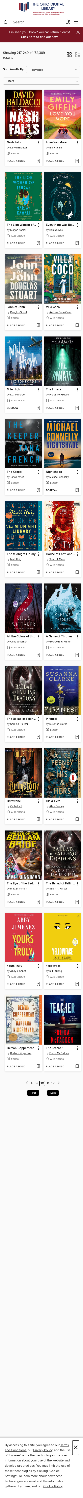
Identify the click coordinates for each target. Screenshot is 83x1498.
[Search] (5, 22)
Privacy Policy (42, 1450)
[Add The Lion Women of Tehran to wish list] (38, 243)
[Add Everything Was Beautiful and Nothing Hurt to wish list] (77, 243)
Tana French (17, 477)
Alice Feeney (56, 806)
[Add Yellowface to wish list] (77, 984)
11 (48, 1083)
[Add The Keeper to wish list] (38, 490)
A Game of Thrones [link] (59, 636)
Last (53, 1093)
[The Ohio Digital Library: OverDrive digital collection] (41, 8)
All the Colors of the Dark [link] (21, 636)
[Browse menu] (76, 22)
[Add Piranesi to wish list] (77, 737)
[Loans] (68, 22)
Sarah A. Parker (19, 724)
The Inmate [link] (53, 389)
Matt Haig (15, 559)
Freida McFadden (59, 394)
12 (53, 1083)
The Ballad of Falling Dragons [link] (21, 719)
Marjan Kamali (18, 230)
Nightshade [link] (54, 472)
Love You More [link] (56, 142)
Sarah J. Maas (57, 559)
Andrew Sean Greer (60, 312)
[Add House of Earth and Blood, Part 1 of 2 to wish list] (77, 572)
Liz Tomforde (17, 394)
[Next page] (58, 1083)
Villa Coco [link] (53, 307)
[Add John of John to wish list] (38, 325)
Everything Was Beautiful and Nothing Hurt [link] (61, 225)
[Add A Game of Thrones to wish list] (77, 655)
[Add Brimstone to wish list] (38, 819)
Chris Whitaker (18, 641)
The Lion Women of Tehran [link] (21, 225)
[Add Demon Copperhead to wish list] (38, 1066)
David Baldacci (18, 147)
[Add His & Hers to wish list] (77, 819)
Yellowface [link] (53, 966)
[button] (69, 56)
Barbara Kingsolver (20, 1053)
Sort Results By (13, 69)
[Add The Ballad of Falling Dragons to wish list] (38, 737)
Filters (10, 81)
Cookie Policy (52, 1486)
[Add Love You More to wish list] (77, 161)
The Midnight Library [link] (21, 554)
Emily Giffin (55, 147)
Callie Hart (16, 806)
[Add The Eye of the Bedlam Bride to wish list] (38, 902)
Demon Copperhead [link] (20, 1048)
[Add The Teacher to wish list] (77, 1066)
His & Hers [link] (53, 801)
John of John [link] (16, 307)
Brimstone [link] (14, 801)
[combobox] (33, 22)
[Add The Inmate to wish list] (77, 408)
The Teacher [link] (54, 1048)
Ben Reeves (56, 230)
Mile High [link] (13, 389)
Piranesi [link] (51, 719)
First (33, 1093)
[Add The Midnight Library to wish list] (38, 572)
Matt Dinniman (18, 888)
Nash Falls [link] (14, 142)
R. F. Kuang (55, 971)
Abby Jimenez (18, 971)
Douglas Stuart (18, 312)
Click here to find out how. (39, 37)
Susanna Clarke (58, 724)
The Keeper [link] (14, 472)
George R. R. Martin (60, 641)
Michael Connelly (59, 477)
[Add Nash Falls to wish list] (38, 161)
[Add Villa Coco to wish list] (77, 325)
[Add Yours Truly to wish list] (38, 984)
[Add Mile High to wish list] (38, 408)
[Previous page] (27, 1083)
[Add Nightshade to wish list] (77, 490)
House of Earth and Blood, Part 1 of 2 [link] (61, 554)
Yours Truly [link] (14, 966)
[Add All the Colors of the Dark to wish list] (38, 655)
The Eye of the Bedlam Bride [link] (21, 883)
